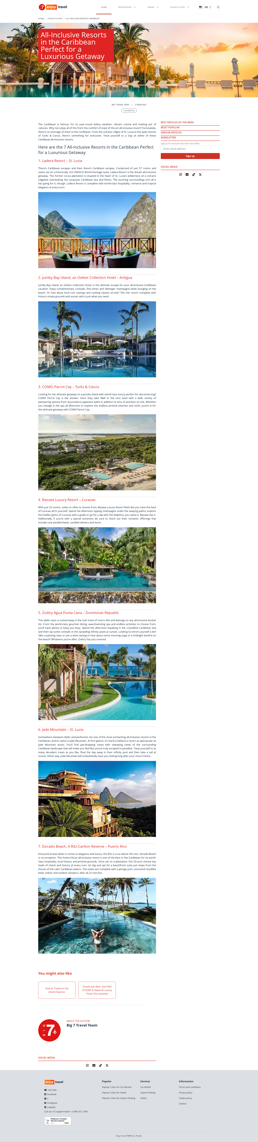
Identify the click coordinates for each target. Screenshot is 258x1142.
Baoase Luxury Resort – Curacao (69, 499)
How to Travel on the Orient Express (57, 990)
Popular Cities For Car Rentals (117, 1087)
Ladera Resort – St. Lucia (62, 160)
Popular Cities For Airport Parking (118, 1098)
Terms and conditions (190, 1087)
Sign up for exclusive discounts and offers (180, 143)
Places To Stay (178, 7)
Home (104, 7)
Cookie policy (185, 1098)
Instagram (52, 1102)
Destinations (125, 7)
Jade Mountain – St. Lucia (62, 729)
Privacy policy (185, 1092)
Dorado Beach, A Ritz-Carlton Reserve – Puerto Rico (84, 846)
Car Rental (145, 1087)
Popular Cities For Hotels (114, 1092)
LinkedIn (51, 1107)
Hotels (143, 1098)
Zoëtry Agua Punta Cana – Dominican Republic (80, 612)
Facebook (51, 1094)
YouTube (52, 1089)
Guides (151, 7)
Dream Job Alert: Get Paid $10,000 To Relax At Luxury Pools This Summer (97, 990)
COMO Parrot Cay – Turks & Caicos (70, 386)
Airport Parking (147, 1092)
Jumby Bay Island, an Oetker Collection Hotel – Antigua (87, 277)
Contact (182, 1103)
